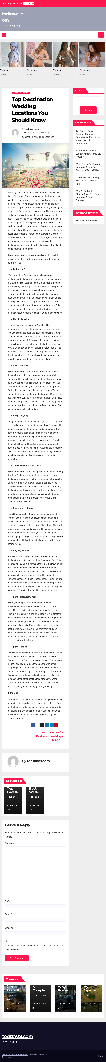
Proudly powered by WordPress (15, 1055)
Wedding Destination (21, 92)
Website (9, 928)
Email (8, 914)
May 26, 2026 (65, 995)
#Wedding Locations (44, 137)
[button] (95, 35)
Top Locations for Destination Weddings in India (49, 736)
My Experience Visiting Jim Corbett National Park (87, 180)
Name (8, 901)
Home (100, 1056)
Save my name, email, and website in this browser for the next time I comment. (35, 947)
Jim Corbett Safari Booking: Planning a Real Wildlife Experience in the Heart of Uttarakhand (88, 137)
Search (79, 90)
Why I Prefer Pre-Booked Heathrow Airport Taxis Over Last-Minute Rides (88, 167)
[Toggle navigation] (101, 35)
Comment (10, 843)
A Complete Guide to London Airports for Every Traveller (88, 154)
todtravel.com (32, 129)
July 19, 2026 (40, 995)
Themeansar (7, 1057)
